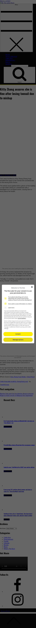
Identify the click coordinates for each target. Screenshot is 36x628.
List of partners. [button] (22, 318)
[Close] (32, 287)
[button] (18, 307)
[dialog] (18, 314)
